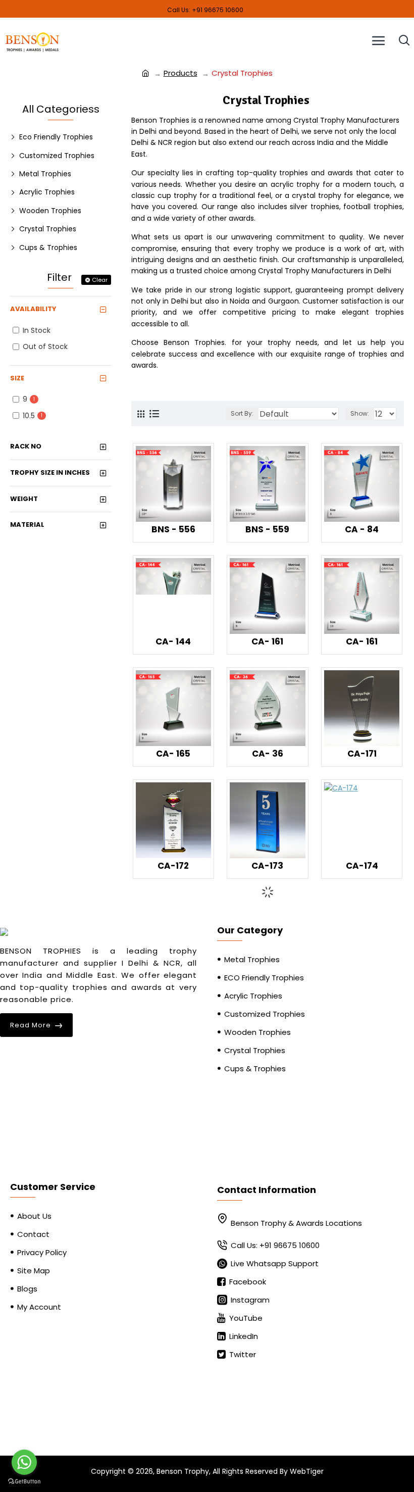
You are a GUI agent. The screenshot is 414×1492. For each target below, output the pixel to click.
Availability (33, 309)
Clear (100, 280)
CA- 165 (173, 754)
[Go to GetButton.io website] (24, 1481)
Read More (30, 1025)
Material (27, 524)
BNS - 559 (267, 529)
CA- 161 (267, 641)
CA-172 (173, 866)
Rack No (25, 446)
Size (17, 378)
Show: (359, 413)
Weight (24, 499)
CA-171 (362, 754)
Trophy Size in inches (50, 472)
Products (180, 73)
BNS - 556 (173, 529)
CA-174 (362, 866)
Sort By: (242, 413)
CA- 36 (267, 754)
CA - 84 (362, 529)
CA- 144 (173, 641)
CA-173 (267, 866)
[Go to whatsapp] (24, 1462)
